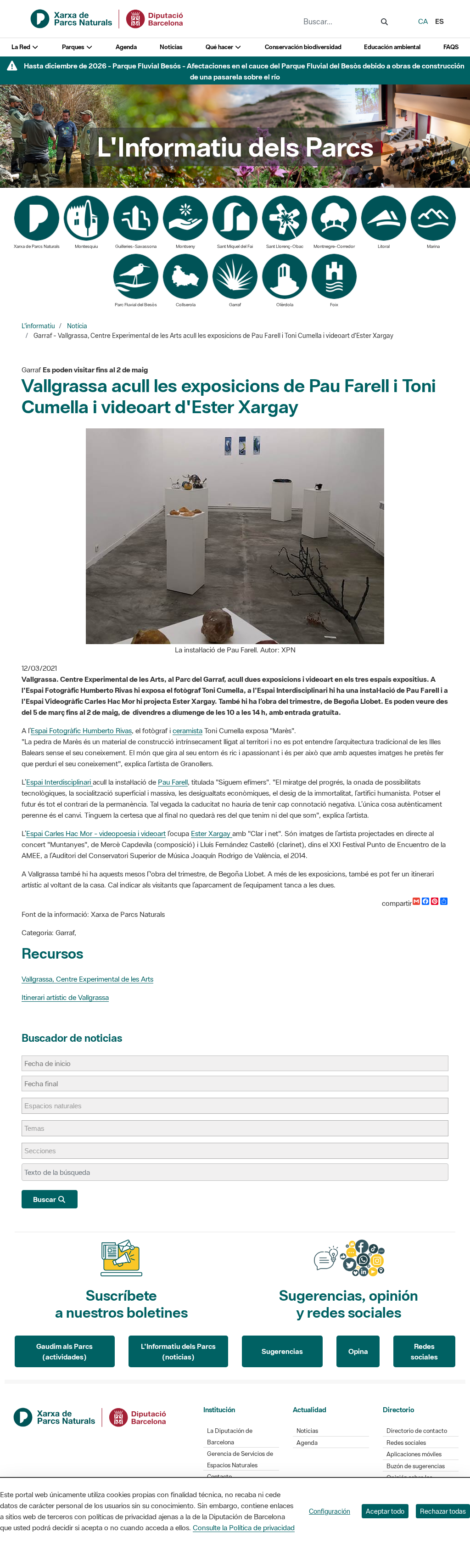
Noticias (171, 47)
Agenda (126, 47)
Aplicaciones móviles (414, 1454)
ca (423, 21)
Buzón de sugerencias (415, 1466)
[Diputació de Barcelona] (90, 1416)
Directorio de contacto (416, 1431)
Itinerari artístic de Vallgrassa (65, 997)
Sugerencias (282, 1351)
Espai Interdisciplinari (59, 781)
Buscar (45, 1199)
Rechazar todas (443, 1511)
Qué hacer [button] (220, 47)
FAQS (451, 47)
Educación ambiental (392, 47)
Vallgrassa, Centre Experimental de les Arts (87, 978)
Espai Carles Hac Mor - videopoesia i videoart (96, 833)
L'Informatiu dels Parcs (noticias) (178, 1351)
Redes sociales (424, 1351)
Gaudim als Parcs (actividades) (64, 1351)
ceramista (187, 730)
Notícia (77, 326)
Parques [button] (74, 47)
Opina (358, 1351)
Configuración (329, 1511)
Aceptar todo (385, 1511)
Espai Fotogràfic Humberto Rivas (81, 730)
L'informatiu (38, 326)
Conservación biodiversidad (303, 47)
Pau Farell (173, 781)
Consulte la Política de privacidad (244, 1527)
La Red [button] (21, 47)
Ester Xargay (211, 833)
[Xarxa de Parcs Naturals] (107, 17)
